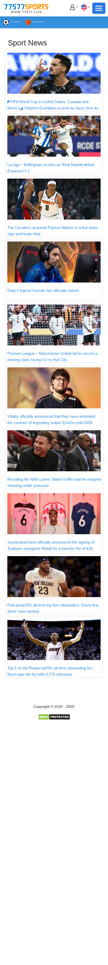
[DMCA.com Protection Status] (54, 717)
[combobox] (85, 7)
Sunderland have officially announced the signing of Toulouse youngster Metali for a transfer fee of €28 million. (50, 548)
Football (14, 22)
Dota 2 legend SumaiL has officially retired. (43, 290)
